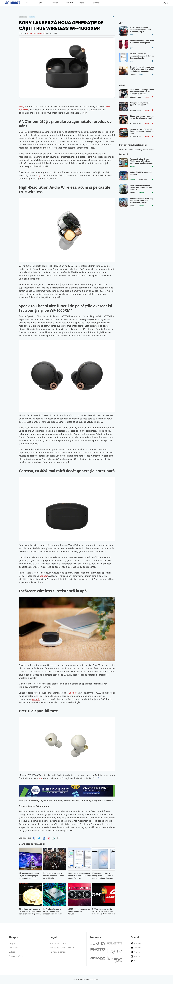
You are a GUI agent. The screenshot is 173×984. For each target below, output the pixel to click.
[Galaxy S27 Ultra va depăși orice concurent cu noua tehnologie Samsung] (103, 859)
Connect (43, 576)
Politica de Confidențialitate (62, 947)
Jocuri (132, 193)
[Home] (12, 2)
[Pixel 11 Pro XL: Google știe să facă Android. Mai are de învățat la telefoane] (123, 93)
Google (72, 692)
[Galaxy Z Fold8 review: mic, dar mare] (123, 176)
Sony (21, 106)
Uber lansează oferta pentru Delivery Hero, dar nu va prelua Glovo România (103, 911)
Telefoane (143, 179)
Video (81, 3)
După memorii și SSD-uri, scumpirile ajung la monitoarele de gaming (29, 875)
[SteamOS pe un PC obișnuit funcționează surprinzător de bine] (123, 133)
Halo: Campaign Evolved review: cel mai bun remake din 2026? (141, 187)
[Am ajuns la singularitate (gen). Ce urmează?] (123, 106)
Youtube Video (135, 97)
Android (36, 699)
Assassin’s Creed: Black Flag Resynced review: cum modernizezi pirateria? (141, 200)
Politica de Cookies (58, 943)
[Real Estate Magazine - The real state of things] (114, 944)
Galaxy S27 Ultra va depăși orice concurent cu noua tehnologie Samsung (102, 875)
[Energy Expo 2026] (67, 796)
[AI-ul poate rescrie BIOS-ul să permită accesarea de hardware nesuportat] (54, 894)
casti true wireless (52, 800)
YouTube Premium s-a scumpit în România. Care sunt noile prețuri (140, 29)
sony (88, 800)
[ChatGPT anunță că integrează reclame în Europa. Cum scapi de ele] (123, 57)
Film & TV (69, 3)
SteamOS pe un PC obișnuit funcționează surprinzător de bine (142, 131)
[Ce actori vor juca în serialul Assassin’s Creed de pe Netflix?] (54, 859)
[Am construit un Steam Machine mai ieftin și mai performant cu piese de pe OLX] (123, 162)
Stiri (32, 17)
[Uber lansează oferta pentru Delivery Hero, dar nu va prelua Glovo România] (103, 894)
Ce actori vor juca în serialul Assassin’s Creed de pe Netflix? (53, 875)
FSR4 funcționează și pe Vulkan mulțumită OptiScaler (79, 911)
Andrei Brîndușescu (35, 33)
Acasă (28, 3)
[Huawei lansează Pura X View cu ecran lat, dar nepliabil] (123, 44)
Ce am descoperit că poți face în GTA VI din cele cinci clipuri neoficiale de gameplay (142, 69)
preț (40, 778)
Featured (23, 17)
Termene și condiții (58, 952)
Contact (96, 3)
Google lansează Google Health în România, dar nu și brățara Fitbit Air (79, 875)
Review (55, 3)
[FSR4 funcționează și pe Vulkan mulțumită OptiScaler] (79, 894)
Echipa (12, 952)
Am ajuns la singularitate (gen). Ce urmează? (140, 104)
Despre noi (13, 943)
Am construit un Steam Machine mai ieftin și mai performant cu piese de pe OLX (140, 162)
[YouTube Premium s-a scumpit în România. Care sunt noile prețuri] (123, 31)
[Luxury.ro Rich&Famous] (98, 945)
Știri (40, 3)
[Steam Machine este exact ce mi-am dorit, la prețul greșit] (123, 119)
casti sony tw (35, 800)
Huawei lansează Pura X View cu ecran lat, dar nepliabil (142, 42)
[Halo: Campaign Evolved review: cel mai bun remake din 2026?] (123, 189)
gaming (133, 74)
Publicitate (13, 947)
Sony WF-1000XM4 (102, 800)
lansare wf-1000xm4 (74, 800)
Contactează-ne (16, 956)
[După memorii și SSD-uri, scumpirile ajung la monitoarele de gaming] (30, 859)
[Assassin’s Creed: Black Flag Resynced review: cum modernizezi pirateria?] (123, 202)
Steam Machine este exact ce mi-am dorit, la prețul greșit (141, 117)
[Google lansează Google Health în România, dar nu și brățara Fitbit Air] (79, 859)
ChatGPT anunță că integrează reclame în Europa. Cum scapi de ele (142, 56)
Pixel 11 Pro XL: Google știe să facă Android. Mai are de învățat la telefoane (142, 92)
